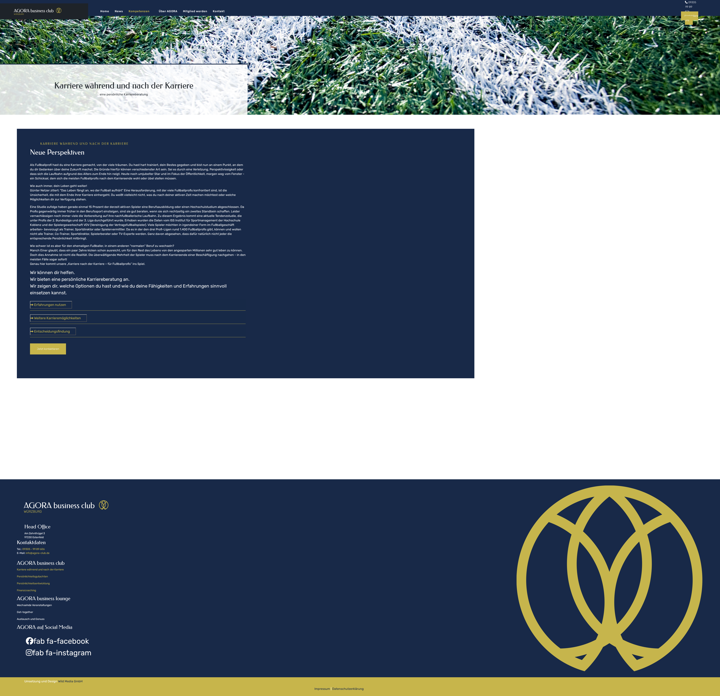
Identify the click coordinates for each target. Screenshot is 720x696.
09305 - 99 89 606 (33, 549)
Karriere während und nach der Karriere (40, 569)
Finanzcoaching (27, 590)
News (119, 11)
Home (104, 11)
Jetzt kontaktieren (48, 349)
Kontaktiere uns (691, 18)
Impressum (322, 689)
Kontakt (219, 11)
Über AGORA (168, 11)
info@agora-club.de (38, 553)
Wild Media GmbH (70, 681)
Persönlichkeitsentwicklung (33, 583)
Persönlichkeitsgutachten (32, 576)
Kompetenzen (139, 11)
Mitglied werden (195, 11)
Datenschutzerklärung (348, 689)
